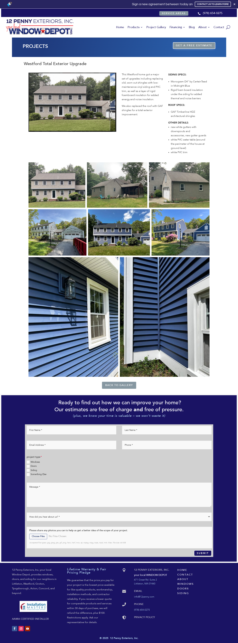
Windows (35, 462)
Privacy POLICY (144, 617)
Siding (34, 470)
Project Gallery (156, 27)
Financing (176, 27)
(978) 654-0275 (212, 13)
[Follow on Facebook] (14, 628)
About (202, 27)
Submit (203, 553)
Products (134, 27)
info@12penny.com (144, 597)
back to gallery (119, 385)
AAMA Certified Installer (30, 619)
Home (120, 27)
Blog (192, 27)
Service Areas (174, 13)
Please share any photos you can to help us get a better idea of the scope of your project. (78, 530)
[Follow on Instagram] (21, 628)
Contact (219, 27)
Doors (34, 466)
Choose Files (38, 536)
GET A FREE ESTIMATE (194, 45)
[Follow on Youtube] (27, 628)
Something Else (38, 474)
